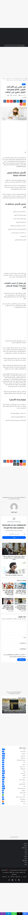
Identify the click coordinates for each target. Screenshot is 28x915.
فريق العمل (18, 876)
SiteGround (14, 874)
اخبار (26, 36)
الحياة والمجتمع (22, 784)
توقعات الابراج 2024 (21, 760)
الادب (24, 786)
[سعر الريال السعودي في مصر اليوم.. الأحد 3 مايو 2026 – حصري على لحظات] (20, 586)
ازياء (24, 762)
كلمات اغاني (22, 751)
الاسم (24, 637)
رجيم (24, 781)
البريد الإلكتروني (22, 643)
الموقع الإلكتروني (23, 648)
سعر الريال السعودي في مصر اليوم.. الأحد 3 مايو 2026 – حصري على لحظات (20, 592)
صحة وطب (23, 755)
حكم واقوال (22, 768)
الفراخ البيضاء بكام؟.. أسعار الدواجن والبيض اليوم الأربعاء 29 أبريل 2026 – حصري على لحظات (8, 592)
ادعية (26, 33)
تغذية (24, 770)
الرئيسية (25, 28)
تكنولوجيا (23, 790)
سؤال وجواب (22, 799)
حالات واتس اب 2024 (20, 797)
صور (24, 749)
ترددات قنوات (22, 766)
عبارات (25, 42)
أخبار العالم (23, 801)
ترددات (25, 39)
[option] (14, 705)
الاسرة (23, 777)
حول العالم (23, 757)
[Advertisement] (14, 14)
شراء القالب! (4, 876)
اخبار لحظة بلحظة (18, 78)
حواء (24, 803)
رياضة (26, 34)
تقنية (24, 794)
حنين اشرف (22, 95)
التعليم (24, 775)
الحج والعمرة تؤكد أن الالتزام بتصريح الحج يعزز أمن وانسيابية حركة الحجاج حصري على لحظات (20, 607)
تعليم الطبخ (25, 40)
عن (21, 876)
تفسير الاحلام (24, 31)
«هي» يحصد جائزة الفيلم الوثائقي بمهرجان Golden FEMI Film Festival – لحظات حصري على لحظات (7, 607)
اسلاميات (25, 30)
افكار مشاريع (22, 792)
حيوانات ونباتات (22, 779)
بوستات (25, 37)
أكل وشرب (23, 773)
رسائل (26, 43)
